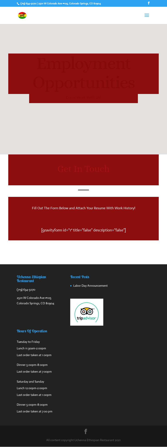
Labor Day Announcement (90, 286)
